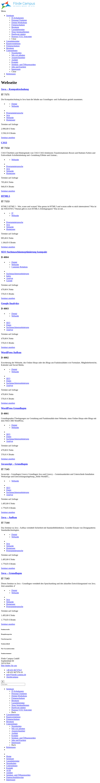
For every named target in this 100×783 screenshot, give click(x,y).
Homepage (10, 120)
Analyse (9, 278)
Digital (14, 104)
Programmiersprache (14, 113)
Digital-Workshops (19, 696)
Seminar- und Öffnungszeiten (23, 738)
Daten (8, 325)
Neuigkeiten (16, 726)
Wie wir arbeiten (18, 728)
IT (12, 213)
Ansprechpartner (18, 731)
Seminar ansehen (8, 137)
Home (8, 756)
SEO (8, 323)
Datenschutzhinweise (15, 777)
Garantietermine (18, 703)
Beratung (15, 700)
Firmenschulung (18, 698)
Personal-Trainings (19, 693)
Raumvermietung (13, 717)
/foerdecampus (12, 677)
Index (8, 276)
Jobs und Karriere (18, 740)
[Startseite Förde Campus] (18, 9)
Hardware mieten (18, 707)
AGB (8, 770)
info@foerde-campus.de (16, 675)
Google (9, 281)
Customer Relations (19, 267)
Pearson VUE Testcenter (21, 710)
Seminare (10, 689)
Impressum (15, 742)
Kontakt (14, 735)
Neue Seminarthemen (20, 705)
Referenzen (11, 747)
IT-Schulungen (17, 691)
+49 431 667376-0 (14, 670)
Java (8, 115)
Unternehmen (11, 724)
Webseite (15, 106)
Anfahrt (14, 733)
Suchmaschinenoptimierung (17, 274)
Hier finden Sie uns (9, 665)
